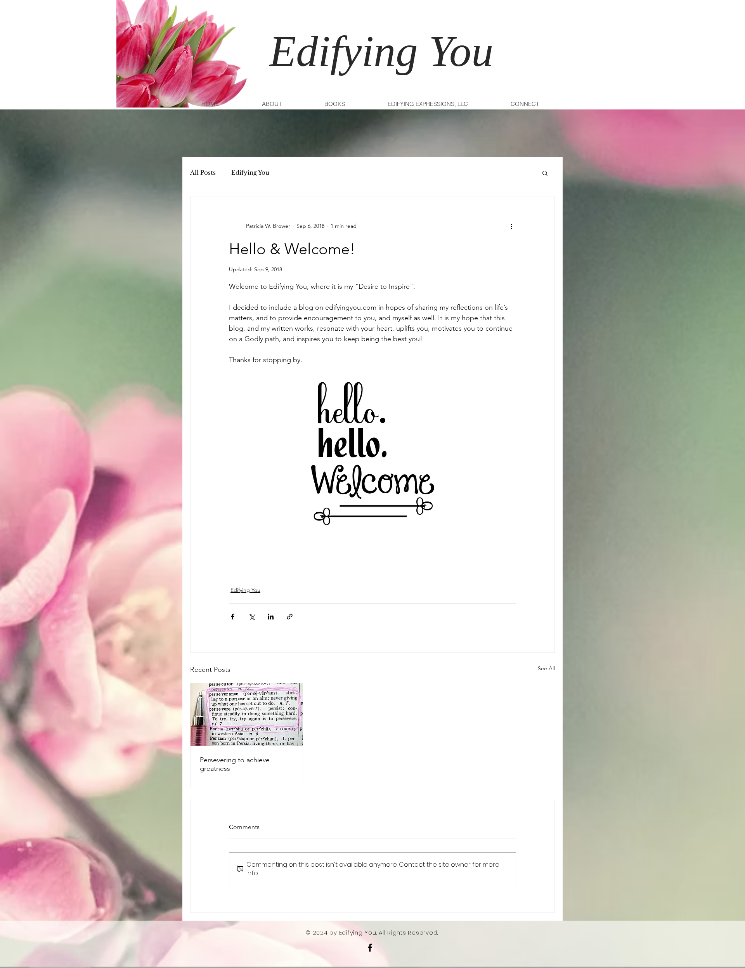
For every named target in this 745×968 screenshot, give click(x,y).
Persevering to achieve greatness (235, 764)
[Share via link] (289, 616)
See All (546, 668)
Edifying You (250, 172)
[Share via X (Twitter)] (251, 616)
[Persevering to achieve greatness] (247, 714)
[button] (545, 173)
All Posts (203, 172)
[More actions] (511, 226)
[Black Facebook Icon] (370, 947)
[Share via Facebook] (232, 616)
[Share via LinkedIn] (270, 616)
